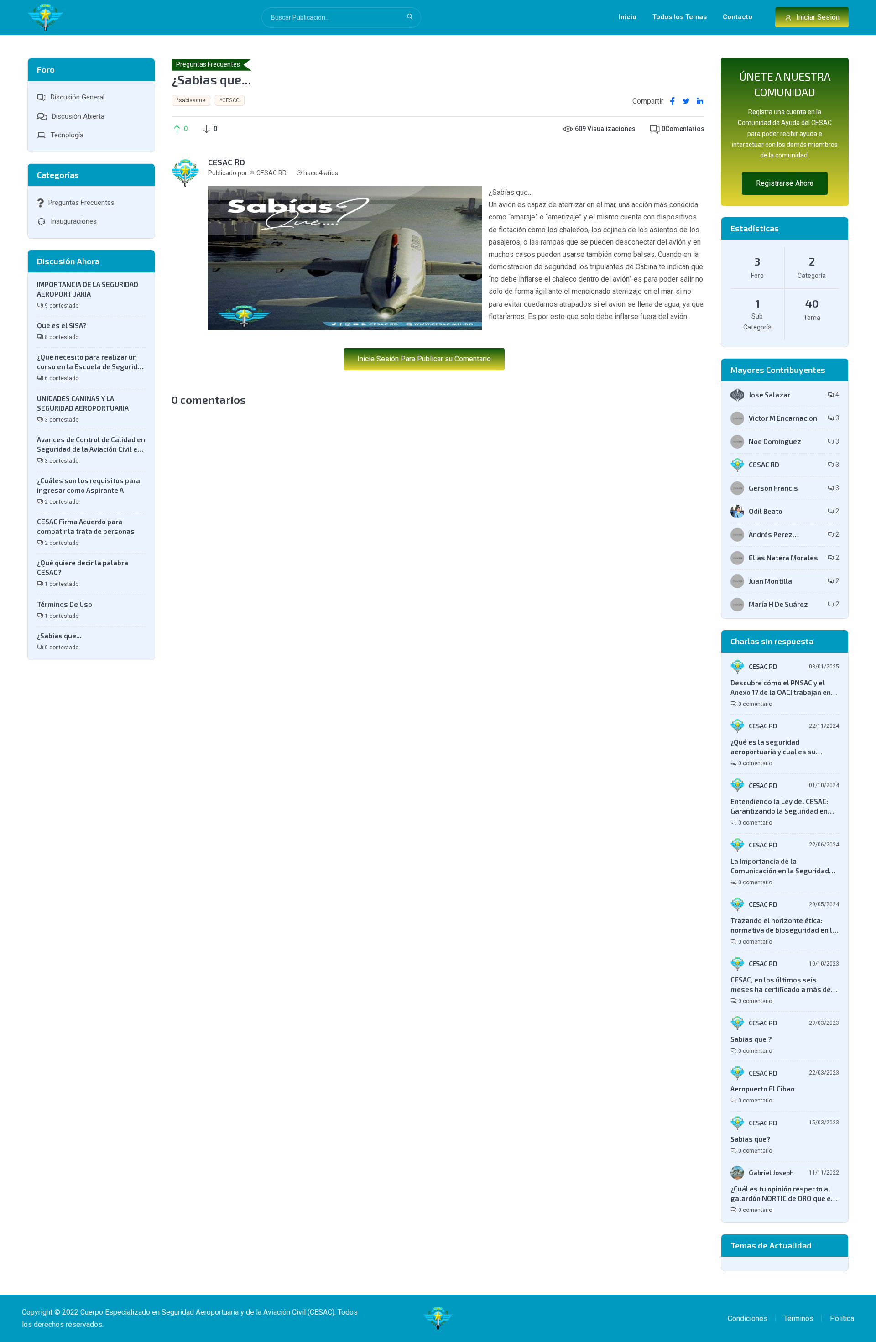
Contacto (737, 17)
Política (842, 1318)
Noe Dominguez (775, 441)
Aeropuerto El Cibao (762, 1089)
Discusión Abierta (77, 116)
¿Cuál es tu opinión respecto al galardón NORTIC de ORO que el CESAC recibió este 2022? (781, 1194)
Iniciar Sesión (818, 17)
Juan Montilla (770, 581)
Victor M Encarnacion (783, 418)
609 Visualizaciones (605, 128)
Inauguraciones (73, 221)
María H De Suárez (778, 604)
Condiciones (747, 1318)
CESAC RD (226, 162)
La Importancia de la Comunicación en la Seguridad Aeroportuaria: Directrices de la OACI (781, 866)
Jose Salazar (769, 395)
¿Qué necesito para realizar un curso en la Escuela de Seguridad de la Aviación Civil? (91, 362)
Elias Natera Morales (783, 558)
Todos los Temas (679, 17)
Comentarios (683, 128)
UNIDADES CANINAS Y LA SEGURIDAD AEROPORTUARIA (83, 403)
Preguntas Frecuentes (81, 202)
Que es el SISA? (62, 325)
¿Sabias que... (59, 636)
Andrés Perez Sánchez (771, 534)
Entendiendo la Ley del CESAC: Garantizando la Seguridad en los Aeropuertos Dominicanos (779, 806)
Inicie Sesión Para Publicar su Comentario (424, 359)
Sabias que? (750, 1139)
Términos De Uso (64, 604)
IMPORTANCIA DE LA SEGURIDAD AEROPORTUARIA (87, 289)
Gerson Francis (773, 488)
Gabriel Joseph (771, 1172)
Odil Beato (765, 511)
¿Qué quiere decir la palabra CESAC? (82, 567)
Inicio (627, 17)
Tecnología (66, 135)
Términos (798, 1318)
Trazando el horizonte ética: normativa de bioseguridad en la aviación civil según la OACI (783, 925)
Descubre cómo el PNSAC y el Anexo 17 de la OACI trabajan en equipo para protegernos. (780, 688)
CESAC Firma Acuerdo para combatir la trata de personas (86, 526)
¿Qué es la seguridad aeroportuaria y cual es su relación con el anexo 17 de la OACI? (777, 747)
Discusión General (76, 97)
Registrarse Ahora (784, 183)
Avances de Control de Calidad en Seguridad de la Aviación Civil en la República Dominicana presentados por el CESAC (91, 444)
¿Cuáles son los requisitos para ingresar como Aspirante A (88, 485)
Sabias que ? (751, 1039)
